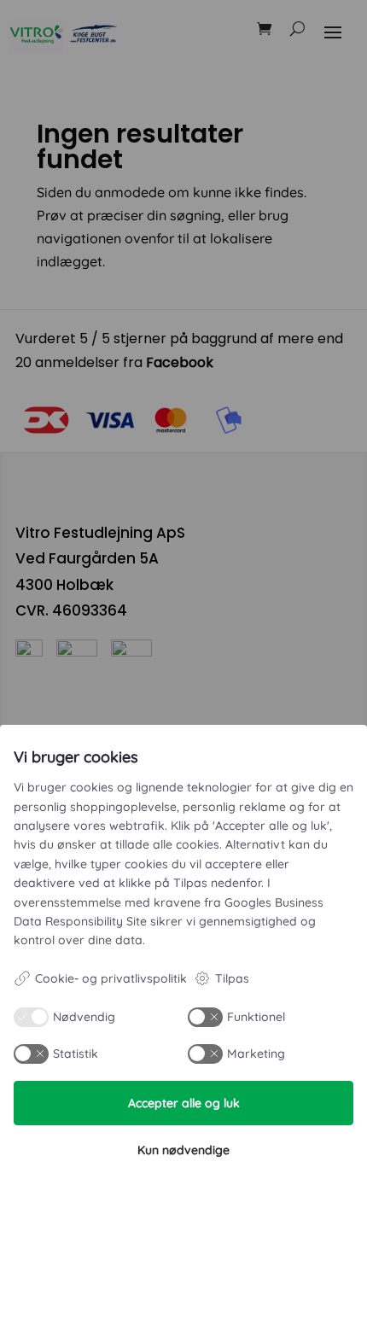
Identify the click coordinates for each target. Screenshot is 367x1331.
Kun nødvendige (183, 1150)
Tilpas (232, 978)
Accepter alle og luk (184, 1103)
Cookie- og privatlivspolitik (111, 978)
